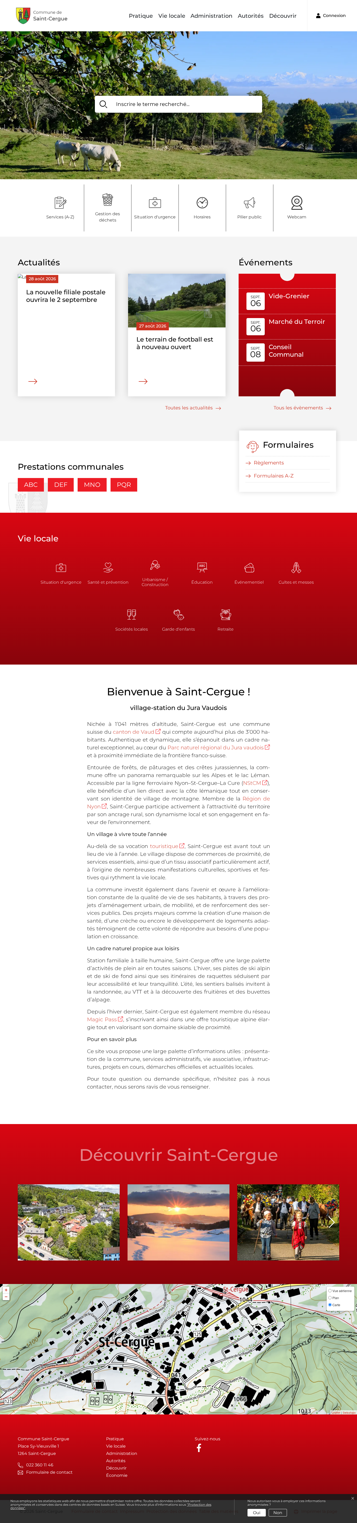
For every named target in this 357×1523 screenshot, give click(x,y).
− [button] (6, 1296)
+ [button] (6, 1290)
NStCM (255, 783)
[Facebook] (200, 1447)
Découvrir (283, 16)
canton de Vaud (137, 732)
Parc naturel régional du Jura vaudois (219, 747)
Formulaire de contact (49, 1472)
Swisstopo (349, 1412)
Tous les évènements (299, 408)
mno (92, 484)
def (60, 484)
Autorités (251, 16)
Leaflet (336, 1412)
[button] (331, 1222)
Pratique (141, 16)
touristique (167, 846)
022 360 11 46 (39, 1464)
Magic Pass (105, 1019)
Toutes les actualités (189, 408)
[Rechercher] (103, 104)
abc (31, 484)
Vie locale (171, 16)
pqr (124, 484)
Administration (211, 16)
